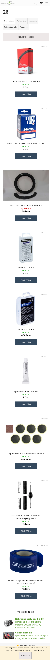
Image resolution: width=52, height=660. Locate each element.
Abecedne (23, 27)
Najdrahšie (33, 21)
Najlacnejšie (21, 21)
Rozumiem (25, 655)
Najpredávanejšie (10, 27)
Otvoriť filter (26, 37)
